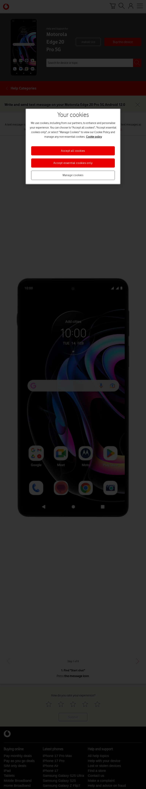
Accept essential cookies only (72, 163)
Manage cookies (73, 175)
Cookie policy (94, 136)
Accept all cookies (73, 151)
